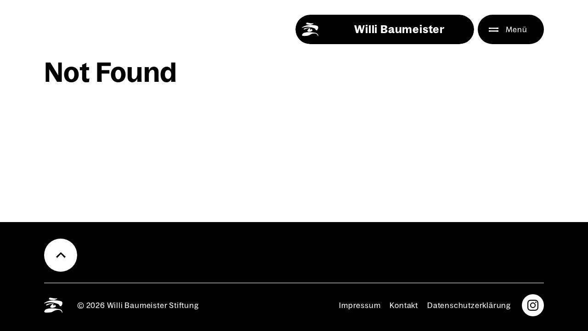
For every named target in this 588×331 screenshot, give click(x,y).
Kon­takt (404, 305)
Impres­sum (359, 305)
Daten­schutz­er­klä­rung (469, 305)
